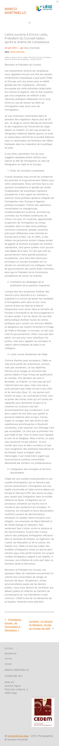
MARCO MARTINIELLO (15, 11)
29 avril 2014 (11, 48)
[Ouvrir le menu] (57, 1)
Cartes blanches (17, 52)
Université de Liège (17, 736)
